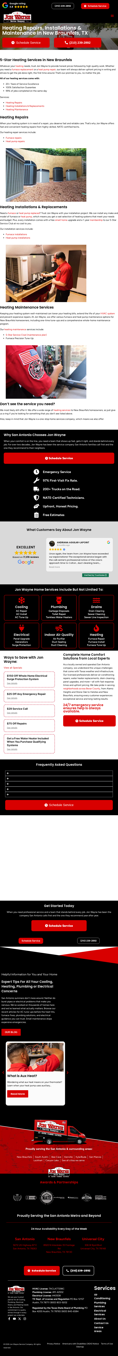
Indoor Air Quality (59, 635)
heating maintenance (15, 329)
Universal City (93, 1239)
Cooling (21, 607)
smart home (61, 220)
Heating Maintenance (17, 109)
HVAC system (107, 313)
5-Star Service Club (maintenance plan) (26, 334)
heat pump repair (47, 69)
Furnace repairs (13, 137)
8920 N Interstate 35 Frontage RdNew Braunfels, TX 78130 (59, 1248)
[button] (15, 5)
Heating (96, 635)
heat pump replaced (29, 213)
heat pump (26, 216)
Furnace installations (16, 234)
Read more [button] (53, 567)
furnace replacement (22, 69)
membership (96, 220)
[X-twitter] (19, 1318)
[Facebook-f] (9, 1318)
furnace (12, 213)
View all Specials (13, 667)
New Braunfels (59, 1239)
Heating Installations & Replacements (25, 106)
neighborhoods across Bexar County (81, 688)
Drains (96, 607)
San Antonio (25, 1239)
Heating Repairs (14, 102)
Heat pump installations (18, 237)
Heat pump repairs (15, 141)
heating (19, 66)
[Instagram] (24, 1318)
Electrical (21, 635)
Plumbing (59, 607)
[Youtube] (14, 1318)
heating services (62, 410)
